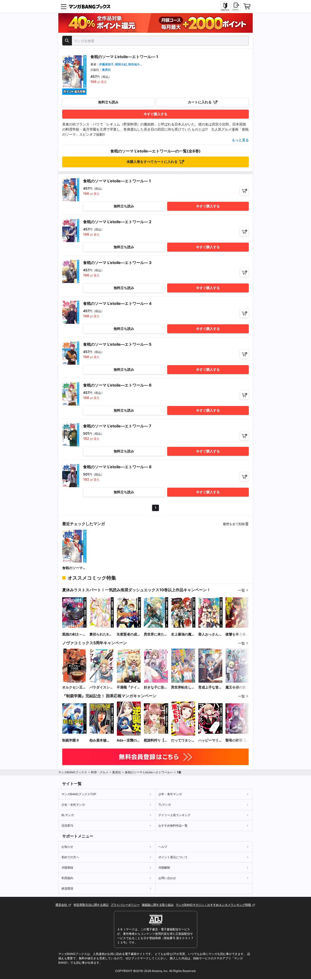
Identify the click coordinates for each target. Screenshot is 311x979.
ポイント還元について (173, 857)
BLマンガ (67, 815)
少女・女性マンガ (73, 804)
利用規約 (67, 878)
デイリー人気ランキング (174, 815)
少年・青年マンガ (170, 794)
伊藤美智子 (106, 64)
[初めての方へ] (225, 6)
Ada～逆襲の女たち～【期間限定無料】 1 (128, 740)
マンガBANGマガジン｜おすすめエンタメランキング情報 (214, 905)
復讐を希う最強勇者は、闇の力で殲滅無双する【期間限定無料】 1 (237, 634)
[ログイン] (236, 6)
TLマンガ (164, 804)
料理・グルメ (99, 772)
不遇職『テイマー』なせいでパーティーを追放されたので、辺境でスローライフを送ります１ (128, 687)
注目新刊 (67, 825)
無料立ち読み (108, 102)
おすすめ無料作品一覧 (173, 825)
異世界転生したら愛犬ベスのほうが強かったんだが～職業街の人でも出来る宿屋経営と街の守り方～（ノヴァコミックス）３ (183, 687)
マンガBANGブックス (72, 772)
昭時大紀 (121, 64)
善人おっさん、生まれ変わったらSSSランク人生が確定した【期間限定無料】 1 (210, 634)
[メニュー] (63, 6)
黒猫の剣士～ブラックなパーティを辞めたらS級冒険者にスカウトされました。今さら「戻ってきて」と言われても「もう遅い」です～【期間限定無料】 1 (74, 634)
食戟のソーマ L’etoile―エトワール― (73, 568)
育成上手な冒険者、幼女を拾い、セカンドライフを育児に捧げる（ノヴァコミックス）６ (210, 687)
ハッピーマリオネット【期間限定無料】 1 (210, 740)
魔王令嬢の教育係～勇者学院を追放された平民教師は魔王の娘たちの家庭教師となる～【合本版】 (237, 687)
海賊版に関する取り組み (158, 905)
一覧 (241, 590)
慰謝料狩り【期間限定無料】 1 (156, 740)
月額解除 (164, 867)
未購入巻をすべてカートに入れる (152, 161)
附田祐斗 (134, 64)
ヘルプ (162, 846)
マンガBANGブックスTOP (78, 794)
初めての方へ (70, 857)
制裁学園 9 (70, 740)
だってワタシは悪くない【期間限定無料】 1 (183, 740)
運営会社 (61, 905)
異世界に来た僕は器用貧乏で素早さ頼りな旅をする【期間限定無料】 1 (156, 634)
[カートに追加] (244, 190)
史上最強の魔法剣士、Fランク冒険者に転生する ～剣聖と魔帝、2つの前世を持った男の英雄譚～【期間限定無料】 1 (183, 634)
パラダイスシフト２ (101, 687)
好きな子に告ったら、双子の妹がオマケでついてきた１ (156, 687)
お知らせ (67, 846)
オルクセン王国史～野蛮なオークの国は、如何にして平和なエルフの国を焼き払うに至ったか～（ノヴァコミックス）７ (74, 687)
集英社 (106, 69)
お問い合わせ (167, 878)
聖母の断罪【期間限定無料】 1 (237, 740)
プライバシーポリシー (125, 905)
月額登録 (67, 867)
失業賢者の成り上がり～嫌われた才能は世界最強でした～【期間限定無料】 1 (128, 634)
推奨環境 (67, 888)
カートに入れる (200, 102)
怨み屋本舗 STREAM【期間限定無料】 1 (100, 740)
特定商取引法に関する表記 (91, 905)
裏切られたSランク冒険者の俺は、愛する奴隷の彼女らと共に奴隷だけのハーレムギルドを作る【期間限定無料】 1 (101, 634)
